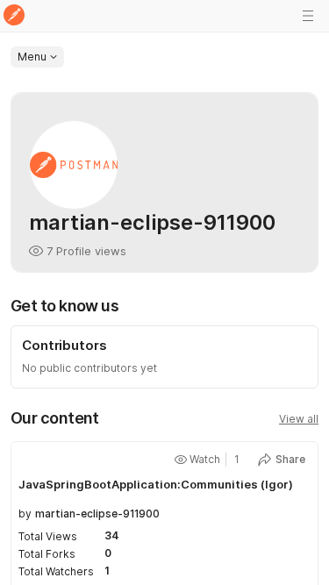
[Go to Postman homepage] (14, 16)
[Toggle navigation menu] (307, 15)
